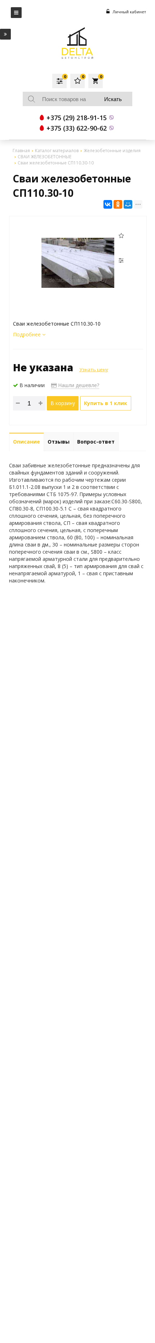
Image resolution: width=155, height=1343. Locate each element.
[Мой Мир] (128, 204)
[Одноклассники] (118, 204)
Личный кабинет (128, 11)
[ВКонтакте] (107, 204)
